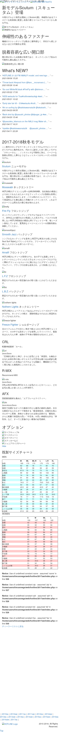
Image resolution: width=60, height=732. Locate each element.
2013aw (11, 716)
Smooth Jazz (9, 234)
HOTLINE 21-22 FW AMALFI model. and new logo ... (26, 75)
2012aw (48, 714)
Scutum (6, 166)
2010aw (13, 714)
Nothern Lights (10, 306)
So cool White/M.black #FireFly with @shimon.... (24, 89)
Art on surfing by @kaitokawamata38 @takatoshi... (25, 107)
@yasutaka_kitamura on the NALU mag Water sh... (25, 121)
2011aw (31, 714)
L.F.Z (5, 276)
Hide (4, 446)
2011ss (22, 714)
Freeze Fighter (10, 324)
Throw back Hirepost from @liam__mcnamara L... (25, 82)
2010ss (5, 714)
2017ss (14, 719)
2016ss (55, 716)
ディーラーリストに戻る (13, 626)
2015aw (46, 716)
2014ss (20, 716)
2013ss (3, 716)
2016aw (5, 719)
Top (1, 730)
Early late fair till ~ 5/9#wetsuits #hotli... (20, 103)
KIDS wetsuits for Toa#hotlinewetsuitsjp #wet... (23, 96)
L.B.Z (5, 291)
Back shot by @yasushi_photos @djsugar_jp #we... (25, 114)
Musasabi (7, 187)
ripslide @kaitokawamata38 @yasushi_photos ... (25, 128)
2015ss (38, 716)
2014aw (29, 716)
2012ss (40, 714)
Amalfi (5, 252)
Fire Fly (6, 210)
